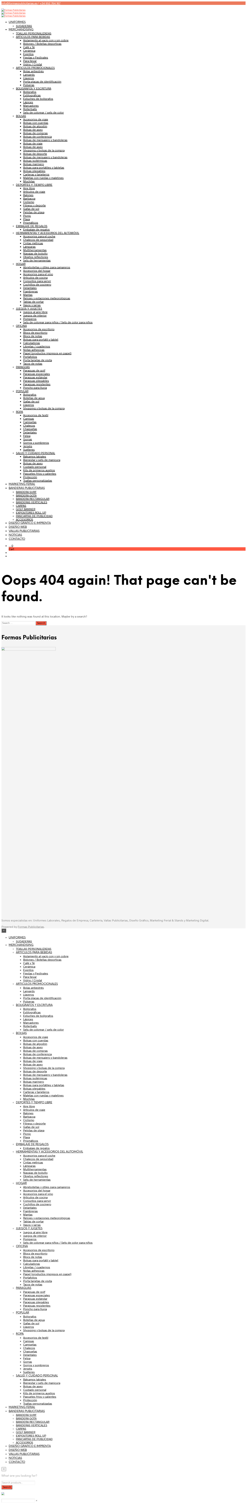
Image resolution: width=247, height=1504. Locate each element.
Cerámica (29, 50)
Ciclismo (28, 201)
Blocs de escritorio (35, 332)
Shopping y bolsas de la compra (44, 150)
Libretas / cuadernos (36, 346)
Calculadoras (31, 343)
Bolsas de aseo (33, 129)
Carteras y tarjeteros (36, 174)
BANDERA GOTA (26, 495)
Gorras (27, 439)
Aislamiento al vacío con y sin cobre (46, 40)
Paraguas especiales (36, 373)
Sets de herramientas (37, 260)
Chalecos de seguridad (38, 239)
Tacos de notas (32, 363)
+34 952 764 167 (50, 3)
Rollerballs (30, 109)
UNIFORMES (17, 22)
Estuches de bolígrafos (38, 98)
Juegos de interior (35, 315)
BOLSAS (21, 115)
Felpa (26, 435)
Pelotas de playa (33, 212)
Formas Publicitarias (31, 926)
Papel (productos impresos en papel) (47, 353)
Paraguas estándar (35, 377)
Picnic (27, 215)
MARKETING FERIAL (22, 484)
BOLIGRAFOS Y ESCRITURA (33, 88)
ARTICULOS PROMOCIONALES (35, 67)
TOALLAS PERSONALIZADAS (33, 33)
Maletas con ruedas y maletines (43, 177)
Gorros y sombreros (36, 442)
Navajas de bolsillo (35, 253)
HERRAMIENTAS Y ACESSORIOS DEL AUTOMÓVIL (47, 232)
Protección (30, 477)
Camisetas (30, 422)
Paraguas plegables (36, 380)
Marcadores (31, 105)
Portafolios (30, 356)
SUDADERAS (24, 26)
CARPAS (21, 505)
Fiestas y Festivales (35, 57)
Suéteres (29, 449)
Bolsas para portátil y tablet (40, 339)
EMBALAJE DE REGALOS (31, 226)
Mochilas (29, 181)
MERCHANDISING (21, 29)
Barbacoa (29, 198)
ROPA (19, 411)
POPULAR (22, 391)
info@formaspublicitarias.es (19, 3)
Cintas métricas (33, 243)
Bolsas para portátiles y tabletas (43, 167)
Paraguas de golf (34, 370)
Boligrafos (29, 394)
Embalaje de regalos (36, 229)
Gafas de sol (31, 208)
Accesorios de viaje (35, 119)
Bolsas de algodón (35, 126)
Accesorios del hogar (36, 270)
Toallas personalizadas (37, 480)
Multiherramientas (35, 250)
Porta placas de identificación (42, 81)
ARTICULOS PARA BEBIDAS (33, 36)
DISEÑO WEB (18, 527)
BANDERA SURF (26, 491)
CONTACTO (17, 539)
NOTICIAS (15, 535)
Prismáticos (30, 222)
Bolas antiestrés (33, 71)
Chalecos (29, 425)
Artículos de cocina (35, 277)
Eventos (28, 54)
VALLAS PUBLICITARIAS (24, 531)
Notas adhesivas (33, 349)
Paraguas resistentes (36, 384)
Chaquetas (30, 428)
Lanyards (29, 74)
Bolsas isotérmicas (35, 160)
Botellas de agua (34, 398)
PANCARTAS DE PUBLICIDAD (34, 516)
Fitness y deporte (34, 205)
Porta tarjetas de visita (37, 360)
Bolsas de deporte (35, 153)
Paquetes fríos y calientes (39, 473)
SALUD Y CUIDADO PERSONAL (35, 453)
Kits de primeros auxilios (39, 470)
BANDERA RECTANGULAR (32, 498)
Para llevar (30, 60)
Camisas (28, 418)
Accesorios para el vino (38, 274)
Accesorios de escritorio (38, 329)
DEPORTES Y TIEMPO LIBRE (34, 184)
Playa (26, 219)
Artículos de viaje (34, 191)
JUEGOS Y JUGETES (29, 308)
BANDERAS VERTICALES (31, 502)
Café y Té (29, 47)
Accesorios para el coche (39, 236)
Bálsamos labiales (34, 456)
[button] (11, 545)
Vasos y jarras (32, 305)
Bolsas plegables (34, 171)
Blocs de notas (32, 336)
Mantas (28, 294)
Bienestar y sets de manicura (41, 459)
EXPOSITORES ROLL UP (31, 512)
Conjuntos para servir (37, 281)
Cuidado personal (34, 466)
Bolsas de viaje (32, 143)
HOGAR (20, 263)
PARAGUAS (23, 367)
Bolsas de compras (35, 133)
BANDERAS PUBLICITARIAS (27, 488)
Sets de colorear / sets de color (43, 112)
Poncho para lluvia (35, 387)
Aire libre (29, 188)
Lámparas (29, 246)
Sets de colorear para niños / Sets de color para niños (58, 322)
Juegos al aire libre (35, 312)
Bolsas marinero (33, 164)
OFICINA (21, 325)
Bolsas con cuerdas (35, 122)
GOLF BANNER (25, 509)
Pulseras (28, 85)
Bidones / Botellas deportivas (42, 43)
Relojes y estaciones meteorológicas (46, 298)
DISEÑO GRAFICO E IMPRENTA (30, 523)
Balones (28, 195)
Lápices (28, 102)
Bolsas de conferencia (37, 136)
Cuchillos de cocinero (37, 284)
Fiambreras (30, 291)
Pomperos (30, 318)
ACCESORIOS (24, 519)
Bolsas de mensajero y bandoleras (45, 140)
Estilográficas (32, 95)
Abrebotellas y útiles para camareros (46, 267)
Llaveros (28, 78)
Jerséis (27, 446)
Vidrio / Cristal (32, 64)
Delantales (30, 287)
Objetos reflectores (35, 257)
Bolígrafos (29, 91)
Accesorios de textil (35, 415)
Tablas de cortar (33, 301)
